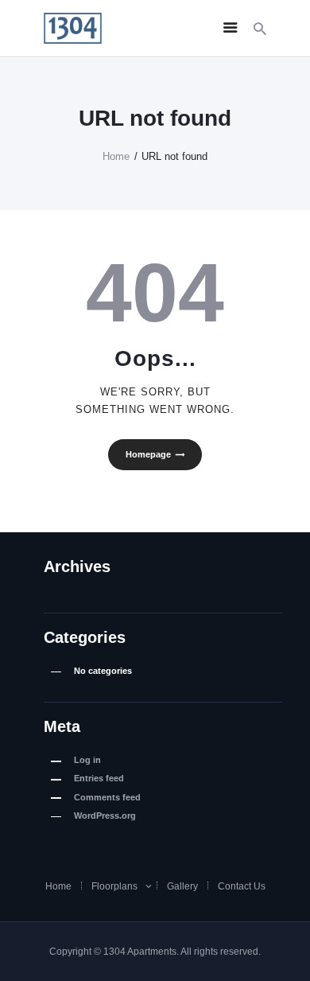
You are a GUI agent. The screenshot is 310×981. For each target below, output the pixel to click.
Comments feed (107, 797)
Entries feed (99, 778)
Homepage (148, 454)
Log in (87, 760)
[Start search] (260, 29)
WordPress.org (105, 815)
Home (116, 156)
